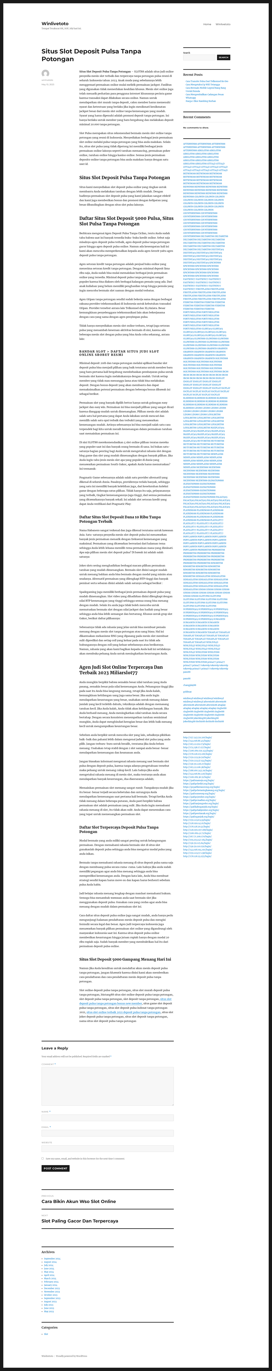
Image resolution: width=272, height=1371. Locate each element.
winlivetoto (47, 80)
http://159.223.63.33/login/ (196, 820)
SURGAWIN (219, 619)
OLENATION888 (216, 480)
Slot (46, 1334)
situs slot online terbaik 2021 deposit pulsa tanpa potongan (124, 1012)
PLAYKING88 (189, 510)
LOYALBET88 (214, 414)
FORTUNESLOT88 (192, 312)
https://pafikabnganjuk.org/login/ (200, 806)
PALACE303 (221, 497)
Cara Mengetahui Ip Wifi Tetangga (203, 84)
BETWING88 (189, 173)
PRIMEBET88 (204, 550)
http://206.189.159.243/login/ (198, 750)
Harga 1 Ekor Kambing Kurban (201, 101)
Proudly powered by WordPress (71, 1356)
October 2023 (50, 1295)
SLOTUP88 (204, 596)
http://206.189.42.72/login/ (197, 833)
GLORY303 (206, 328)
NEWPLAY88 (217, 454)
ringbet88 (222, 708)
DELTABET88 (207, 236)
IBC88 (225, 371)
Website (47, 1142)
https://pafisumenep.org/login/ (199, 793)
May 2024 (49, 1272)
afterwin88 (209, 701)
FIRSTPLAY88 (203, 289)
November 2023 (52, 1291)
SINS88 (202, 589)
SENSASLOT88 (203, 576)
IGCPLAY (216, 388)
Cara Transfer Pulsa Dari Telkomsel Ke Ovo (207, 81)
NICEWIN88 (202, 467)
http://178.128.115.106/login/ (197, 754)
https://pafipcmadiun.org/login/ (199, 800)
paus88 (186, 672)
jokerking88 (200, 718)
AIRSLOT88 (203, 150)
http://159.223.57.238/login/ (197, 853)
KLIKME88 (188, 398)
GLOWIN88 (199, 338)
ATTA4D (211, 163)
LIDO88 (198, 408)
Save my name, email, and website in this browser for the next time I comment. (85, 1158)
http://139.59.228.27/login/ (197, 764)
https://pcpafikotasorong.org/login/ (201, 787)
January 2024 (50, 1285)
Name (46, 1111)
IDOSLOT (220, 378)
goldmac (187, 691)
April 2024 (49, 1275)
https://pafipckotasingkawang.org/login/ (204, 790)
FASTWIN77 (189, 279)
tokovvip (205, 665)
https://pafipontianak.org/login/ (199, 813)
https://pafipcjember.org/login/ (199, 797)
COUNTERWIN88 (191, 213)
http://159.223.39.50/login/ (197, 757)
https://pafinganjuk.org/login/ (198, 816)
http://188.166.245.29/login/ (197, 770)
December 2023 (52, 1288)
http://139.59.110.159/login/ (197, 846)
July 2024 (48, 1265)
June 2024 (49, 1268)
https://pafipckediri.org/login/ (198, 783)
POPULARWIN (190, 536)
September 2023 (52, 1298)
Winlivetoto (55, 23)
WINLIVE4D (212, 642)
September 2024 (52, 1258)
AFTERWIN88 (190, 144)
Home (207, 24)
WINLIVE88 (201, 652)
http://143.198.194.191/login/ (197, 849)
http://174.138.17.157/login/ (197, 747)
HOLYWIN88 (221, 358)
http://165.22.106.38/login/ (197, 767)
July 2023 (48, 1305)
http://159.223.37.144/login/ (197, 760)
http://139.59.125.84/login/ (197, 843)
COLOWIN (199, 196)
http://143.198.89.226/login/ (197, 773)
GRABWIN (212, 348)
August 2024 (50, 1262)
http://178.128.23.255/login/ (197, 856)
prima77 (211, 662)
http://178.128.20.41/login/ (196, 826)
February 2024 (51, 1281)
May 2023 (49, 1311)
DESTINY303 (217, 249)
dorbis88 (200, 721)
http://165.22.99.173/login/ (197, 744)
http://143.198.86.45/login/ (197, 740)
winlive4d (188, 698)
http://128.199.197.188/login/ (198, 830)
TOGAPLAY (212, 632)
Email (46, 1127)
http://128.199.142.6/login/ (197, 823)
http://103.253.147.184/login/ (197, 840)
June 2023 (49, 1308)
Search (186, 53)
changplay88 (189, 685)
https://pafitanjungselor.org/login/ (201, 803)
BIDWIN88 (188, 186)
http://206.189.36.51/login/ (197, 777)
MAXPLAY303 (217, 427)
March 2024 (50, 1278)
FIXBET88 (188, 302)
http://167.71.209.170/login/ (197, 836)
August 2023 (50, 1301)
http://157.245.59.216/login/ (197, 737)
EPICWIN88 (215, 262)
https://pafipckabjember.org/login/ (201, 810)
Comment (49, 1064)
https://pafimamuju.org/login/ (198, 780)
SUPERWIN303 (190, 609)
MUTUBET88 (203, 441)
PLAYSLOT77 (216, 520)
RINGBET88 (217, 563)
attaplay (222, 705)
